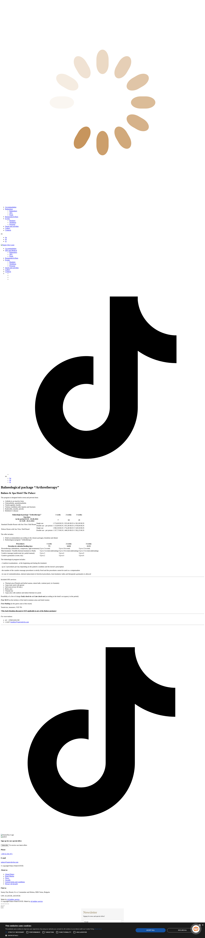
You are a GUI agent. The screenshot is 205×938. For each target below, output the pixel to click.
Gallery (7, 228)
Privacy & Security (11, 884)
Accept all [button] (150, 930)
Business (12, 220)
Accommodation (10, 207)
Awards (7, 880)
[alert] (102, 930)
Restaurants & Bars (11, 217)
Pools (11, 215)
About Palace (9, 874)
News (7, 878)
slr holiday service (13, 899)
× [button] (202, 925)
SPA (10, 213)
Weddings (12, 222)
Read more (98, 929)
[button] (53, 935)
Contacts (8, 230)
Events (7, 219)
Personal (12, 224)
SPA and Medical (11, 250)
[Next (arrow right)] (4, 905)
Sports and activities (12, 226)
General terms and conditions (15, 882)
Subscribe (5, 845)
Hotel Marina (9, 876)
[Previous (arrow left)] (2, 905)
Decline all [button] (182, 930)
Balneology (9, 209)
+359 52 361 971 (6, 854)
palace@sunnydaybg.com (9, 862)
